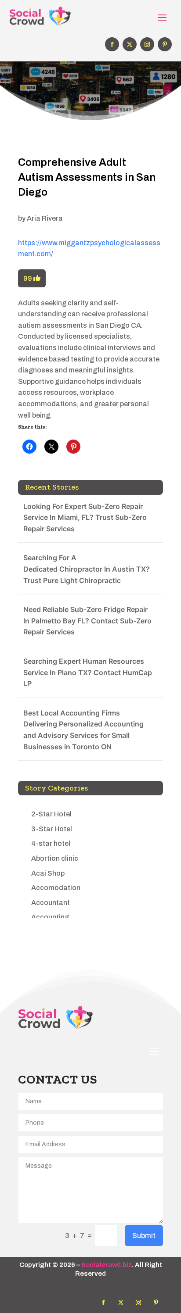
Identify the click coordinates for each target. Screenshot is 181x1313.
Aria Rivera (45, 218)
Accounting (50, 917)
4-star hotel (50, 843)
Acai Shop (48, 873)
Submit (144, 1235)
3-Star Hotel (51, 829)
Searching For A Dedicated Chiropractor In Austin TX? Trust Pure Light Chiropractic (86, 568)
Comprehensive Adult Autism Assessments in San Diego (87, 177)
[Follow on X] (130, 44)
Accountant (50, 902)
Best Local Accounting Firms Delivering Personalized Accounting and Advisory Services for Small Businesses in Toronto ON (83, 729)
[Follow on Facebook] (112, 44)
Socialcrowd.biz (106, 1264)
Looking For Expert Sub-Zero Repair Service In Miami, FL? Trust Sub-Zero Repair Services (85, 517)
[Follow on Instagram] (147, 44)
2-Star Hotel (51, 814)
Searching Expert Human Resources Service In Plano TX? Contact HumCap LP (87, 672)
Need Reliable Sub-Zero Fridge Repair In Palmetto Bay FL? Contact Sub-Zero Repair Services (87, 620)
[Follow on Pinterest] (165, 44)
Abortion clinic (54, 858)
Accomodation (55, 887)
